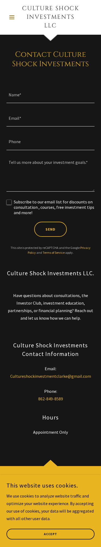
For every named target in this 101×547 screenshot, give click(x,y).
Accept (50, 534)
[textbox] (50, 94)
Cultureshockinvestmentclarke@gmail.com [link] (50, 376)
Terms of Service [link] (54, 252)
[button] (13, 17)
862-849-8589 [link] (50, 398)
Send (50, 229)
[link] (50, 17)
